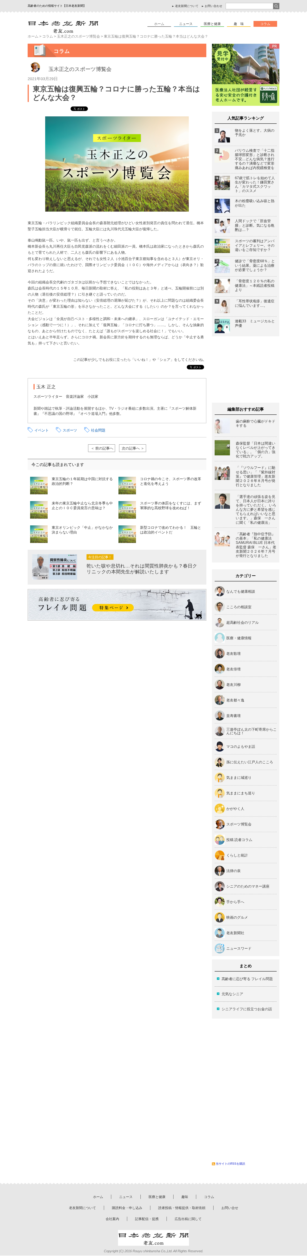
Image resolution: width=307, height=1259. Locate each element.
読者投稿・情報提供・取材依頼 (181, 1208)
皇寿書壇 (233, 716)
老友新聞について (186, 6)
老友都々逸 (235, 700)
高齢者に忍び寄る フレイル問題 (247, 979)
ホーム (159, 24)
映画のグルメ (237, 917)
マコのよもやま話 (240, 746)
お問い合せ (229, 1208)
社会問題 (98, 430)
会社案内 (112, 1219)
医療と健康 (212, 24)
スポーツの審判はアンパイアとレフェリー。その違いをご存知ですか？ (254, 245)
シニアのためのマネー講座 (247, 886)
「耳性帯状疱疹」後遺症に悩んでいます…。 (254, 303)
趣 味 (239, 24)
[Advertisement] (73, 660)
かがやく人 (235, 809)
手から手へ (235, 902)
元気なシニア (232, 994)
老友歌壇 (233, 653)
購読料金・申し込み (127, 1208)
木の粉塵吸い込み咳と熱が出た (254, 203)
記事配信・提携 (147, 1219)
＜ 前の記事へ (102, 448)
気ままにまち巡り (240, 793)
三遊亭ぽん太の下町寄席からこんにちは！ (251, 731)
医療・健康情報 (238, 638)
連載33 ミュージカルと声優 (255, 323)
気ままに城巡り (238, 778)
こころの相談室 (238, 607)
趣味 (184, 1197)
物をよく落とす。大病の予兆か (254, 133)
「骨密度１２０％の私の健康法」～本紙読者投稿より (254, 285)
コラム (265, 24)
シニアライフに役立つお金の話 (247, 1009)
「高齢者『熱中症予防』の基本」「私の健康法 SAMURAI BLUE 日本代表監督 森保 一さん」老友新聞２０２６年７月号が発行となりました (256, 545)
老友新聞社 (235, 933)
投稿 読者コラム (239, 840)
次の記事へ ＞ (133, 448)
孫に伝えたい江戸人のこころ (249, 762)
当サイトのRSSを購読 (230, 1163)
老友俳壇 (233, 669)
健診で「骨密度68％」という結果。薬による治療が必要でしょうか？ (255, 265)
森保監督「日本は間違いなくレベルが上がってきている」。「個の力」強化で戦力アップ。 (255, 449)
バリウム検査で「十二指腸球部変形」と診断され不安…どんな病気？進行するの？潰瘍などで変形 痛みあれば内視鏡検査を (256, 159)
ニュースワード (238, 948)
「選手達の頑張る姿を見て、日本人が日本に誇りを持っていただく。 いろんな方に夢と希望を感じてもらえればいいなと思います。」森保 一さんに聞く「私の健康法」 (256, 509)
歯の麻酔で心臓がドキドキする (255, 423)
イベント (41, 430)
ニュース (186, 24)
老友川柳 (233, 685)
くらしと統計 (237, 855)
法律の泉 (233, 871)
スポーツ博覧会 (238, 824)
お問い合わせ (213, 6)
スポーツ (70, 430)
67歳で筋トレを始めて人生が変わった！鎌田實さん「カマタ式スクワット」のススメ (255, 184)
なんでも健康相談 (240, 591)
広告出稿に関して (188, 1219)
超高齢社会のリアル (242, 622)
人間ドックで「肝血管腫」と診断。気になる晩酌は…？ (254, 225)
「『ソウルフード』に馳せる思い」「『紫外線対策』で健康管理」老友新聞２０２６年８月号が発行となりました (255, 476)
